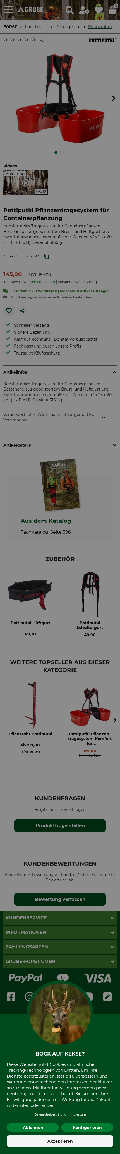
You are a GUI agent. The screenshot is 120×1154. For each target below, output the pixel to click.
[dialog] (60, 577)
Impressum (77, 1114)
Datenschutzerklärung (50, 1114)
